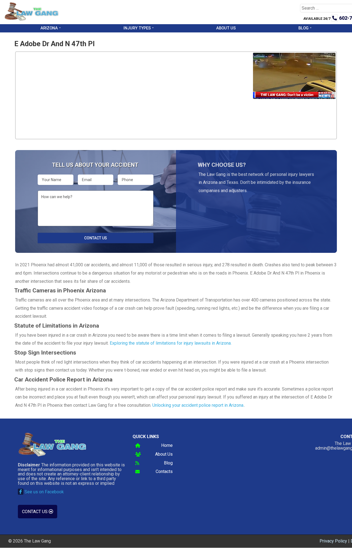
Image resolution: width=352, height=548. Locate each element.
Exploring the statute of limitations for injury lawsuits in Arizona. (171, 343)
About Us (226, 28)
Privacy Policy (333, 541)
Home (167, 445)
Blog (303, 28)
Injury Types (137, 28)
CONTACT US (35, 511)
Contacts (164, 471)
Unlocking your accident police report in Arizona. (198, 405)
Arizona (49, 28)
